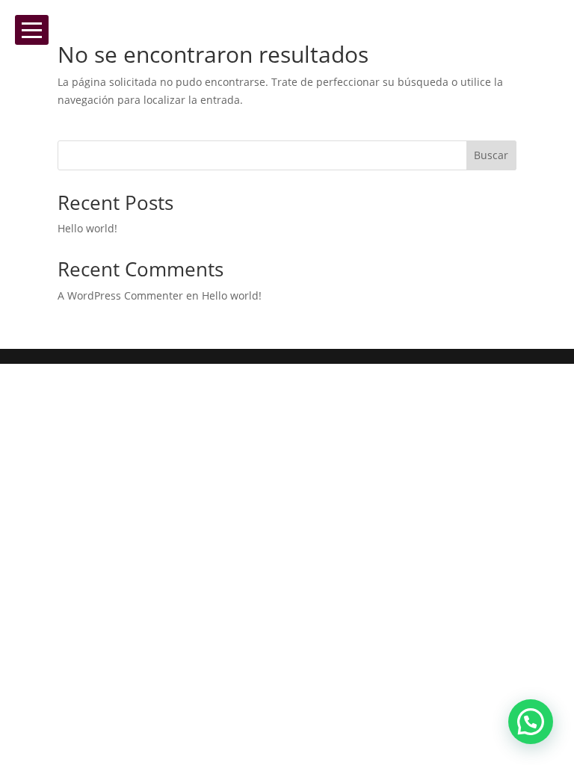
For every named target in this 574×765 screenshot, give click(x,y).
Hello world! (87, 228)
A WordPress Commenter (120, 295)
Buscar (491, 155)
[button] (530, 721)
